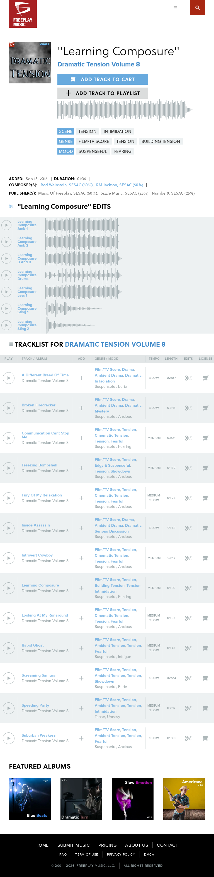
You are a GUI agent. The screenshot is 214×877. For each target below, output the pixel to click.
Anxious (125, 416)
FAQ (63, 854)
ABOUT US (136, 845)
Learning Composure (40, 585)
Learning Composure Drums (27, 275)
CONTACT (167, 845)
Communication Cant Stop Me (45, 435)
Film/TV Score (107, 369)
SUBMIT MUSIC (73, 845)
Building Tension (110, 585)
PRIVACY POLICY (121, 854)
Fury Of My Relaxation (42, 495)
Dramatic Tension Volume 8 (98, 64)
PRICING (107, 845)
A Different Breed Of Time (45, 375)
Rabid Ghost (33, 645)
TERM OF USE (86, 854)
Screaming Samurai (39, 675)
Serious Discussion (112, 531)
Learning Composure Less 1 (27, 292)
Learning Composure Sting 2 (27, 325)
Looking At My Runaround (45, 615)
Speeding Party (35, 705)
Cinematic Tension (111, 435)
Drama (128, 369)
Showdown (120, 471)
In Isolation (105, 381)
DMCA (149, 854)
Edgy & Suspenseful (112, 465)
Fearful (117, 441)
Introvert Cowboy (37, 555)
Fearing (124, 446)
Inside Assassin (36, 525)
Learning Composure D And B (27, 258)
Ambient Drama (109, 375)
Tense (100, 716)
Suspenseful (105, 386)
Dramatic (133, 375)
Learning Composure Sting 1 (27, 308)
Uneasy (113, 716)
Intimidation (105, 591)
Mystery (102, 411)
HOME (42, 845)
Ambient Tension (110, 645)
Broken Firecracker (38, 405)
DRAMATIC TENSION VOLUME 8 (115, 344)
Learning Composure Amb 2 (27, 242)
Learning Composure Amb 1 (27, 225)
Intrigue (124, 656)
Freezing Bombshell (39, 465)
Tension (129, 429)
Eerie (122, 386)
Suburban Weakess (39, 735)
